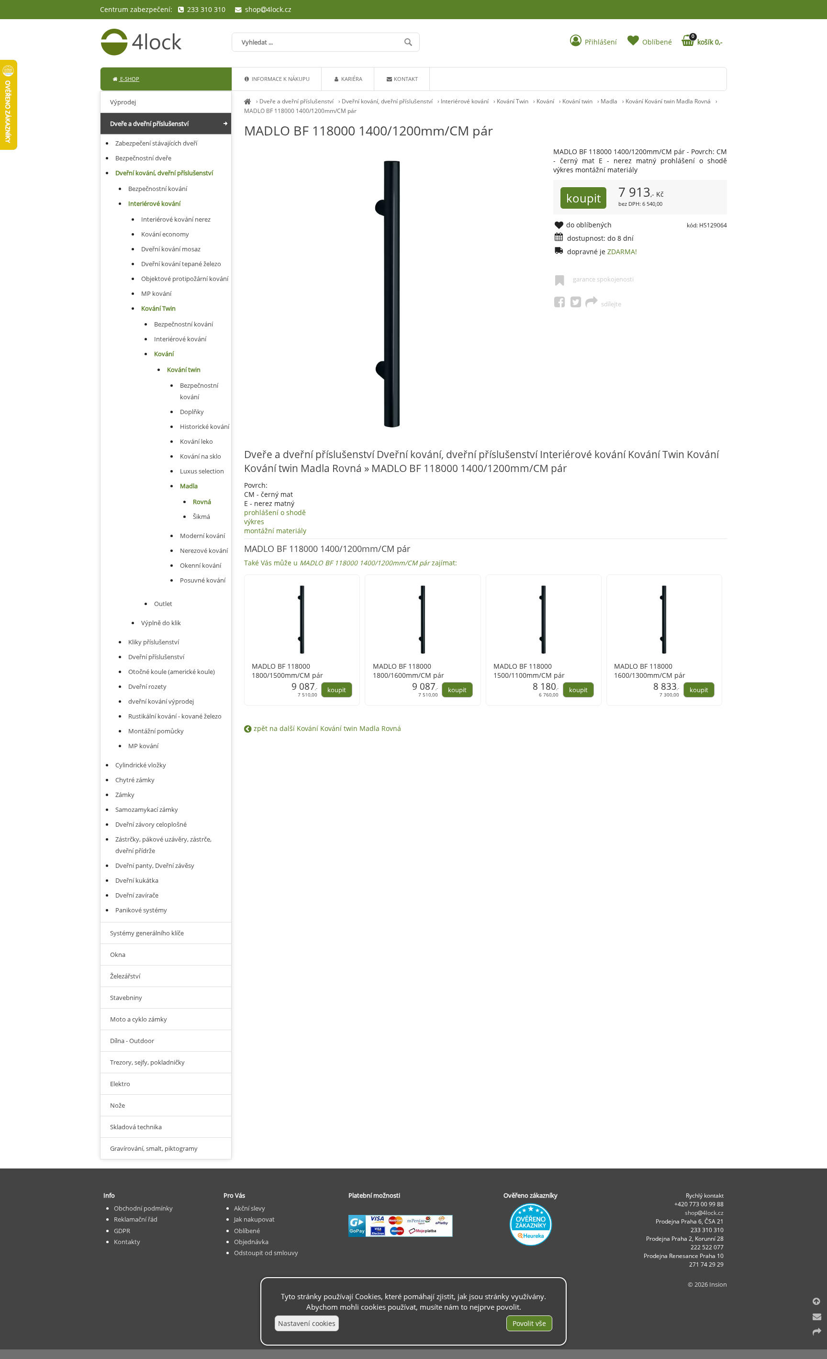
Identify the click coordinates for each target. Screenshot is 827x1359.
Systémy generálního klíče (147, 933)
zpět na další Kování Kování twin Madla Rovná (326, 728)
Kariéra (351, 78)
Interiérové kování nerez (176, 219)
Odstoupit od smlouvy (266, 1252)
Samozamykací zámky (146, 809)
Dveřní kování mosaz (171, 249)
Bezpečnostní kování (157, 188)
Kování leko (196, 441)
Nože (117, 1105)
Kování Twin (512, 101)
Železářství (125, 976)
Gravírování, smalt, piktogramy (154, 1148)
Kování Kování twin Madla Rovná (668, 101)
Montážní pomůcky (156, 731)
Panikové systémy (141, 910)
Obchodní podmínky (143, 1208)
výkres (254, 521)
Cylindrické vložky (140, 765)
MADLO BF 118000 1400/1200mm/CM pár (300, 111)
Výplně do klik (161, 622)
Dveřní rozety (147, 686)
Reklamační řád (135, 1219)
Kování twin (577, 101)
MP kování (156, 293)
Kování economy (165, 234)
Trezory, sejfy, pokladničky (147, 1062)
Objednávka (251, 1241)
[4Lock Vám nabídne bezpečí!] (247, 101)
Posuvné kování (202, 580)
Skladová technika (136, 1127)
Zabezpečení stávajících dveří (156, 143)
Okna (117, 954)
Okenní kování (200, 565)
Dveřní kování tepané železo (181, 263)
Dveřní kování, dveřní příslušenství (387, 101)
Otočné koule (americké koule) (171, 671)
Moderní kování (202, 535)
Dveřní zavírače (136, 895)
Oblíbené (247, 1230)
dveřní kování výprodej (161, 701)
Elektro (120, 1083)
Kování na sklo (200, 456)
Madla (609, 101)
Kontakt (405, 78)
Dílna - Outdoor (132, 1040)
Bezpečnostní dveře (143, 158)
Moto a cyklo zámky (138, 1019)
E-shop (129, 78)
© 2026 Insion (707, 1284)
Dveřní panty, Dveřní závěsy (154, 865)
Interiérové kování (465, 101)
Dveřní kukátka (136, 880)
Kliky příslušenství (153, 642)
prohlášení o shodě (275, 512)
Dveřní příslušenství (156, 656)
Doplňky (192, 411)
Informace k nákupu (280, 78)
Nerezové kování (204, 550)
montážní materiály (350, 546)
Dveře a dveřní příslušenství (296, 101)
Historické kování (204, 426)
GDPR (122, 1230)
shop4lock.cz (267, 9)
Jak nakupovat (254, 1219)
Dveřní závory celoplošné (151, 824)
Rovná (202, 501)
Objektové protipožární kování (184, 278)
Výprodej (123, 102)
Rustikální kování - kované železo (175, 716)
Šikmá (201, 516)
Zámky (124, 794)
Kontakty (127, 1241)
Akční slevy (249, 1208)
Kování (545, 101)
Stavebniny (126, 997)
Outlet (163, 603)
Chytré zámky (135, 779)
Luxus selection (202, 471)
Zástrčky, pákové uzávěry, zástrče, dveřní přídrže (163, 845)
